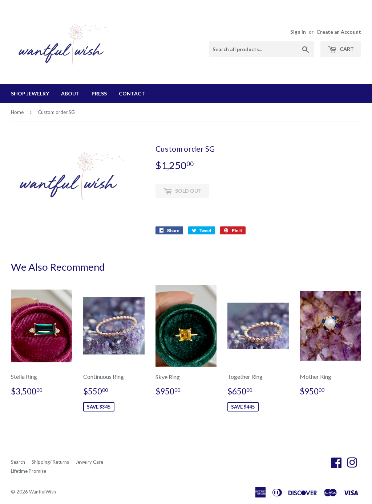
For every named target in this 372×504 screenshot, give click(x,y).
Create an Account (338, 32)
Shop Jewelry (30, 93)
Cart (346, 49)
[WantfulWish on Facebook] (336, 464)
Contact (132, 93)
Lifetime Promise (28, 471)
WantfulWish (42, 492)
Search (18, 462)
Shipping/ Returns (50, 462)
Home (17, 112)
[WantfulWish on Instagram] (352, 464)
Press (99, 93)
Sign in (298, 32)
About (70, 93)
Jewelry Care (89, 462)
